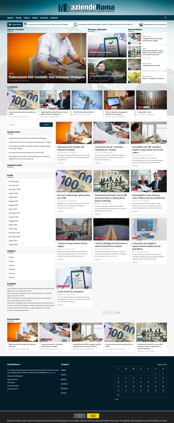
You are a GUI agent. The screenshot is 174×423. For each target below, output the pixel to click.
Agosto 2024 (13, 193)
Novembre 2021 (14, 213)
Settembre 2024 (14, 189)
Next (118, 312)
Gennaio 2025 (14, 185)
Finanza (27, 18)
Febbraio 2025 (14, 181)
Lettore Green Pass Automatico (100, 52)
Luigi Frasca (13, 80)
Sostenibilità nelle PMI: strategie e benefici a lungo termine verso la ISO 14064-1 (68, 24)
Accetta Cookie (93, 416)
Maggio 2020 (13, 221)
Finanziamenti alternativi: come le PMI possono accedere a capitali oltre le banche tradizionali (152, 39)
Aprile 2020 (13, 225)
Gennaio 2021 (14, 217)
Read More (60, 163)
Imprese (10, 18)
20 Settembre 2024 (149, 155)
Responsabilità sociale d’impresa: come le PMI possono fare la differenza (131, 24)
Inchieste (54, 18)
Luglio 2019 (13, 240)
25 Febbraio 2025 (73, 152)
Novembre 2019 (14, 233)
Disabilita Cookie (80, 416)
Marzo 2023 (13, 209)
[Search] (165, 18)
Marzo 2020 (13, 229)
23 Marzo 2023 (110, 249)
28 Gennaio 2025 (22, 80)
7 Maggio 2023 (71, 249)
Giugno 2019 (13, 244)
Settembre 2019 (14, 237)
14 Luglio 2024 (108, 203)
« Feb (116, 399)
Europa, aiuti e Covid (144, 112)
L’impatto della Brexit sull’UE (151, 52)
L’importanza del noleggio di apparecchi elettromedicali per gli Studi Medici (146, 246)
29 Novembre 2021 (103, 55)
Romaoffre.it (51, 372)
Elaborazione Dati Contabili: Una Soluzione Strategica (28, 138)
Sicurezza (44, 18)
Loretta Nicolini (14, 116)
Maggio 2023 (13, 205)
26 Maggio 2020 (121, 116)
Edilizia (35, 18)
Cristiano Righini (95, 80)
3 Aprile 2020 (105, 80)
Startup (18, 18)
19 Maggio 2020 (151, 114)
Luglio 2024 (13, 197)
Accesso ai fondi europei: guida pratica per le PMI (26, 152)
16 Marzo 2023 (145, 252)
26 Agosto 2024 (24, 116)
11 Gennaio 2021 (87, 114)
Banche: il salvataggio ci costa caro (153, 65)
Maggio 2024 (13, 201)
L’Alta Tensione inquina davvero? (83, 112)
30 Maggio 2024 (54, 116)
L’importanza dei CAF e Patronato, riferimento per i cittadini (30, 142)
